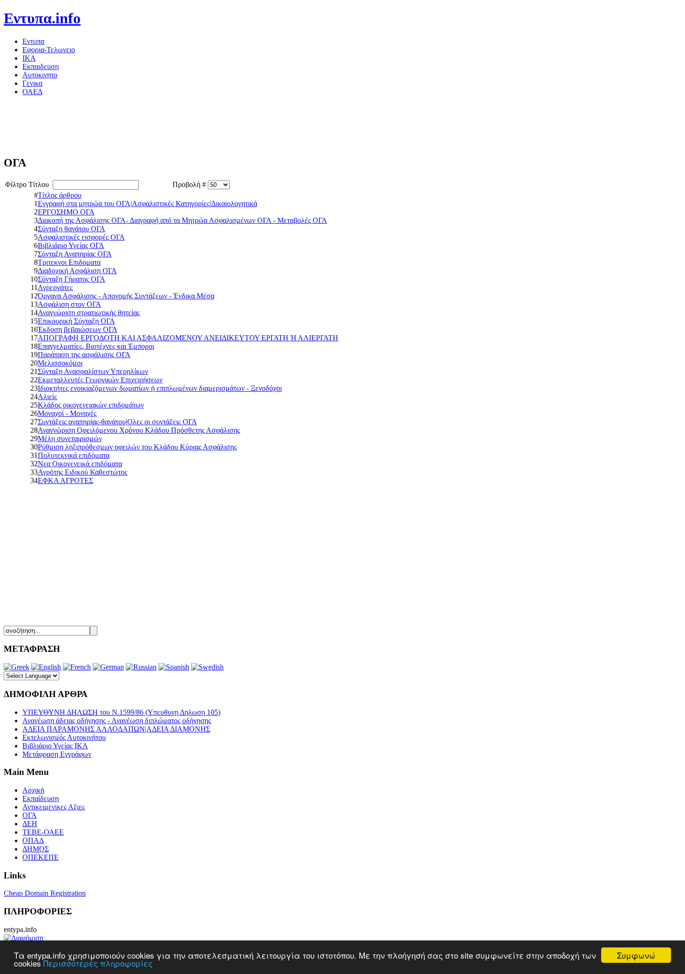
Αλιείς (47, 397)
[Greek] (16, 667)
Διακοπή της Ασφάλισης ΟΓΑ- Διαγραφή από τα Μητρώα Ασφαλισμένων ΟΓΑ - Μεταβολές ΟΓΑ (182, 220)
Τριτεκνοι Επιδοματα (69, 262)
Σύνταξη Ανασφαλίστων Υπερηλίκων (93, 371)
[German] (108, 667)
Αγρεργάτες (55, 287)
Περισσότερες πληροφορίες (97, 963)
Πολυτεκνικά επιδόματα (74, 455)
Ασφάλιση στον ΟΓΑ (69, 304)
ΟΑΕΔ (32, 92)
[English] (46, 667)
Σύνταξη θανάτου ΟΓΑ (71, 229)
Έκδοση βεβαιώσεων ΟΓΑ (77, 329)
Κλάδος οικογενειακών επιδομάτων (91, 405)
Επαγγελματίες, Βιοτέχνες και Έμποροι (96, 346)
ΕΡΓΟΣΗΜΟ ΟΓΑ (66, 212)
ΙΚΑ (29, 58)
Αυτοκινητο (39, 75)
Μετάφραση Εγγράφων (56, 754)
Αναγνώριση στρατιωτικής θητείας (89, 313)
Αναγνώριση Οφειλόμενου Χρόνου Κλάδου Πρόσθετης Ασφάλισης (139, 430)
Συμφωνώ (636, 955)
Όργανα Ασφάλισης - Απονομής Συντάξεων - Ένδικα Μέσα (126, 296)
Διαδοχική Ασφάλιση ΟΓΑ (77, 271)
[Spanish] (173, 667)
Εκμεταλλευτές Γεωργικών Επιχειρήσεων (100, 380)
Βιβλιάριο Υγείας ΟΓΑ (71, 245)
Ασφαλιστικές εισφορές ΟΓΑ (81, 237)
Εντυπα (33, 41)
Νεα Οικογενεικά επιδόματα (80, 464)
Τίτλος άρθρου (60, 195)
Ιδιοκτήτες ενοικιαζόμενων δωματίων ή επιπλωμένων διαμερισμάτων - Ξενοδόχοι (160, 388)
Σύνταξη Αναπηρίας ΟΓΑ (75, 254)
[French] (77, 667)
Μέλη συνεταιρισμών (70, 438)
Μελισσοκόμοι (60, 363)
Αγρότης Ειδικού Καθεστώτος (82, 472)
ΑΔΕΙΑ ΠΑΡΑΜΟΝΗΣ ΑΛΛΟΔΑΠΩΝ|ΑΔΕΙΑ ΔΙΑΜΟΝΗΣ (116, 729)
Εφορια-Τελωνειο (48, 50)
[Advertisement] (173, 124)
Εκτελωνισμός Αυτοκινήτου (64, 737)
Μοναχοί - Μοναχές (67, 413)
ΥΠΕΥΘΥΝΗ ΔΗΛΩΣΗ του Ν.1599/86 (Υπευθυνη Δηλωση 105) (121, 712)
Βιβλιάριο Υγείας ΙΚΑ (55, 746)
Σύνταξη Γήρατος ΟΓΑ (71, 279)
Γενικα (32, 83)
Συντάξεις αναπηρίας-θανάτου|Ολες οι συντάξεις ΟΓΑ (117, 422)
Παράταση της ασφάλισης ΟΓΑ (84, 355)
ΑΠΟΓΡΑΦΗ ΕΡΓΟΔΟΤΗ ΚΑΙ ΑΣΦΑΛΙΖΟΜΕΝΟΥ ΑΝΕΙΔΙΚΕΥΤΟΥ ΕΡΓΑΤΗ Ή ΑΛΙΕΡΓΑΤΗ (188, 338)
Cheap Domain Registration (45, 893)
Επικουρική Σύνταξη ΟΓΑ (76, 321)
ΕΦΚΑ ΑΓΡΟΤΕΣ (65, 480)
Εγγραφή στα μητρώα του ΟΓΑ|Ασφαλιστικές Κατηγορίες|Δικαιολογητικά (147, 203)
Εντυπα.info (42, 18)
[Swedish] (207, 667)
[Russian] (141, 667)
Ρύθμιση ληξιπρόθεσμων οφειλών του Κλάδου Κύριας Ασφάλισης (137, 447)
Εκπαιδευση (40, 66)
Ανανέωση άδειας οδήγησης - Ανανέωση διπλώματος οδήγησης (116, 721)
